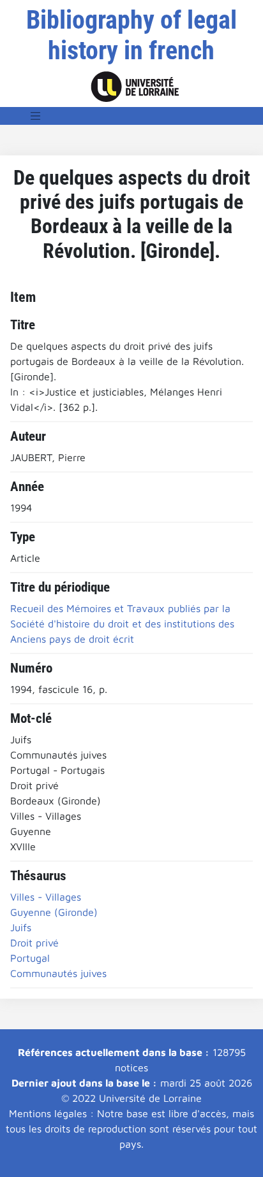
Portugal (30, 958)
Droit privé (34, 942)
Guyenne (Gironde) (54, 912)
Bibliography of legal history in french (131, 35)
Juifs (20, 927)
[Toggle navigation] (36, 116)
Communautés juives (58, 973)
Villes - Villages (45, 896)
